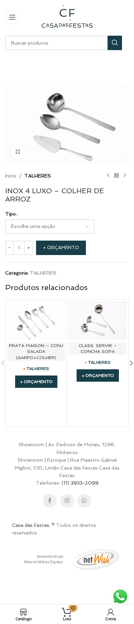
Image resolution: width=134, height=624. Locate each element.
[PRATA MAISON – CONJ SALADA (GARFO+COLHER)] (36, 320)
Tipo (10, 214)
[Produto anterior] (108, 176)
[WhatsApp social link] (84, 501)
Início (10, 175)
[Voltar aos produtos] (116, 176)
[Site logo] (67, 16)
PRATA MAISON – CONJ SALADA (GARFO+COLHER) (36, 351)
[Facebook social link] (50, 501)
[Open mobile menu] (12, 17)
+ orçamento (61, 247)
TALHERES (37, 175)
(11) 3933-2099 (80, 483)
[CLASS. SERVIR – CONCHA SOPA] (97, 320)
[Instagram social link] (67, 501)
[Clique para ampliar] (18, 152)
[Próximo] (125, 176)
